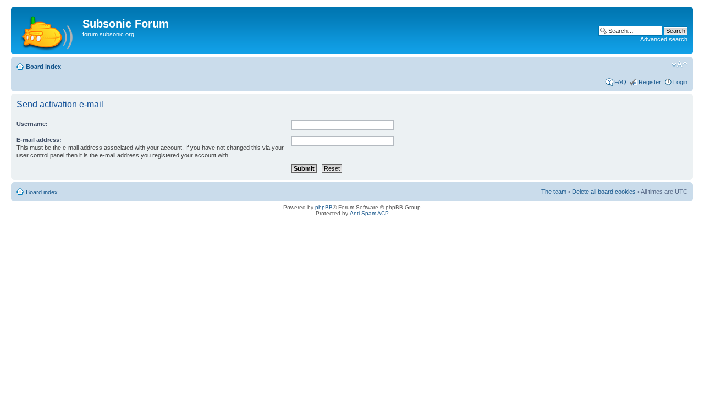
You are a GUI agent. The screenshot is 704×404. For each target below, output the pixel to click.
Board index (43, 66)
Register (650, 82)
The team (553, 191)
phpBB (324, 207)
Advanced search (664, 39)
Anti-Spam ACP (369, 213)
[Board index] (48, 30)
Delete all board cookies (604, 191)
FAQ (620, 82)
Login (680, 82)
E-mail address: (39, 140)
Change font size (680, 64)
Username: (32, 124)
